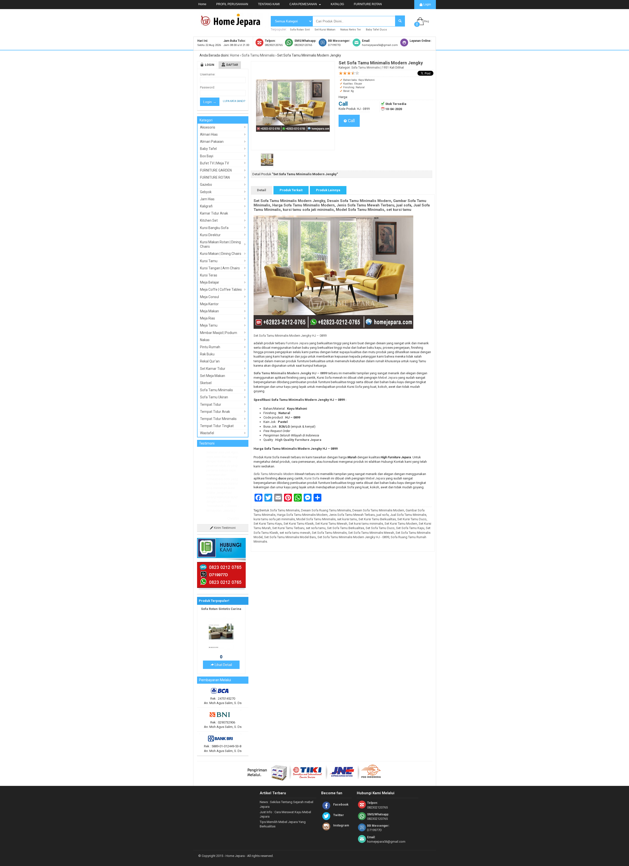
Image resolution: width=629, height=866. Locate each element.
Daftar (232, 65)
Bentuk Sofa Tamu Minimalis (279, 510)
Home (202, 4)
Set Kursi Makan (324, 29)
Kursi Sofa (312, 478)
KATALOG (337, 4)
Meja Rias (207, 318)
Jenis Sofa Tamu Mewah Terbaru (365, 205)
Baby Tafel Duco (376, 29)
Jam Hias (207, 199)
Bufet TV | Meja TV (214, 163)
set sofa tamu (316, 528)
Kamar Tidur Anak (214, 213)
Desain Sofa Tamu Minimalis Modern (359, 201)
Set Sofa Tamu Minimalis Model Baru (290, 537)
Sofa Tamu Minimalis (258, 55)
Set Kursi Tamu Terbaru (288, 528)
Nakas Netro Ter (350, 29)
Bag (426, 21)
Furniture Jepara (297, 343)
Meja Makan (209, 311)
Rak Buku (207, 354)
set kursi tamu (398, 209)
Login (427, 4)
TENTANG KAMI (269, 4)
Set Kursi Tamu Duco (412, 519)
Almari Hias (209, 134)
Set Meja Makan (212, 376)
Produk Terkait (291, 190)
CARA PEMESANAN (303, 4)
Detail (261, 190)
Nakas (205, 340)
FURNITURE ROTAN (368, 4)
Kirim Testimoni (224, 492)
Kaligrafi (206, 206)
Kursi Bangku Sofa (214, 228)
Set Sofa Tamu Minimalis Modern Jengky (289, 201)
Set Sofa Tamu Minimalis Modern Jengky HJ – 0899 (290, 335)
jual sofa (403, 205)
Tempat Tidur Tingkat (217, 426)
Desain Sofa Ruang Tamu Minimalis (326, 510)
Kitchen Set (209, 220)
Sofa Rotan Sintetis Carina (221, 573)
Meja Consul (209, 297)
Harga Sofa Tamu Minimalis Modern (303, 205)
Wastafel (207, 433)
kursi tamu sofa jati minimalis (308, 209)
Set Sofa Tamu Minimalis (329, 532)
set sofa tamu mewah (295, 532)
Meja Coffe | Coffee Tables (221, 289)
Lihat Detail (223, 629)
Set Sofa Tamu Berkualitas (345, 528)
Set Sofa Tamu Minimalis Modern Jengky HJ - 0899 (353, 537)
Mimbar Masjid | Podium (218, 333)
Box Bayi (206, 156)
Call (351, 120)
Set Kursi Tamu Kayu (268, 523)
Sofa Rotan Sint (300, 29)
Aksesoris (207, 127)
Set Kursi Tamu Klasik (299, 523)
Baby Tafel (208, 149)
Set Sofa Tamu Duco (380, 528)
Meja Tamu (208, 325)
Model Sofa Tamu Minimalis (360, 209)
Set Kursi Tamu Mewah (331, 523)
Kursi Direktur (210, 235)
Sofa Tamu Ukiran (214, 397)
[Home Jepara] (233, 25)
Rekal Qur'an (210, 361)
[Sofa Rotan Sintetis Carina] (221, 612)
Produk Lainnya (328, 190)
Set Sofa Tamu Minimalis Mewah (371, 532)
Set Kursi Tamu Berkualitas (377, 519)
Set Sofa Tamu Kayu (410, 528)
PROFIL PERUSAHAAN (232, 4)
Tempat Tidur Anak (215, 412)
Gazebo (206, 185)
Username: (207, 74)
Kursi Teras (208, 275)
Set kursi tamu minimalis (366, 523)
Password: (207, 87)
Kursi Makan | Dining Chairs (220, 254)
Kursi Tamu (208, 261)
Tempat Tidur (210, 404)
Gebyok (206, 192)
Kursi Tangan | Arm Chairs (220, 268)
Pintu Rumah (210, 347)
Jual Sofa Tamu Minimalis (408, 515)
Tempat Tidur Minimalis (218, 419)
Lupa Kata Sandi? (234, 101)
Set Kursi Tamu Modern (401, 523)
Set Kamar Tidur (212, 369)
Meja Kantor (209, 304)
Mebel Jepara (387, 377)
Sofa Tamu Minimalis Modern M (275, 474)
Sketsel (206, 383)
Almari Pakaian (212, 142)
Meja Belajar (209, 282)
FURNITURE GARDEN (216, 170)
